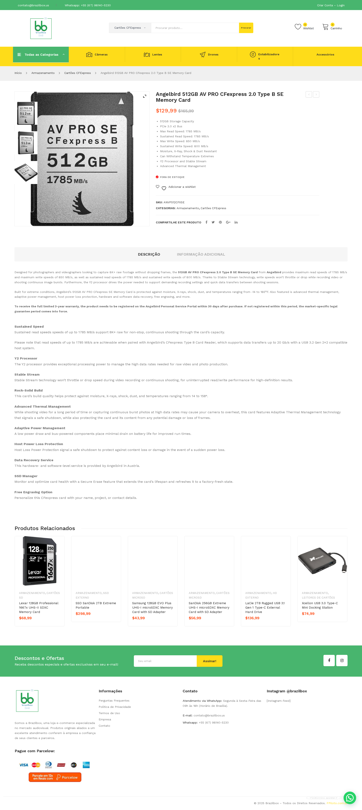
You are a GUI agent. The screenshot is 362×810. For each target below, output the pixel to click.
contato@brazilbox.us (33, 5)
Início (18, 73)
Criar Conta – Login (331, 5)
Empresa (105, 719)
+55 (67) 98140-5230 (213, 722)
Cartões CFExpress (77, 73)
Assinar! (209, 661)
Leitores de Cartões (318, 597)
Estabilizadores (268, 56)
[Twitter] (213, 222)
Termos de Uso (109, 713)
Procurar (246, 28)
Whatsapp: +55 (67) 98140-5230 (88, 5)
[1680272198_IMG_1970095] (25, 142)
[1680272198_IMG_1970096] (25, 172)
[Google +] (228, 222)
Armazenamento (43, 73)
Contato (104, 725)
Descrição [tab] (149, 254)
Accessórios (325, 54)
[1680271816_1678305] (25, 113)
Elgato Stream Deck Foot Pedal (309, 95)
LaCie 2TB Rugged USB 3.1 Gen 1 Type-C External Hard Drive (265, 607)
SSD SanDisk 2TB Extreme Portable (96, 605)
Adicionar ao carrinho (94, 620)
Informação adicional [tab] (201, 254)
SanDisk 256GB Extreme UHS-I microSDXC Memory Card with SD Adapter (209, 607)
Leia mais (33, 625)
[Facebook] (206, 222)
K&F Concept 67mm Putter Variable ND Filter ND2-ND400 (316, 95)
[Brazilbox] (41, 28)
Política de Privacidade (115, 706)
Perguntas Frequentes (114, 700)
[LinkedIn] (236, 222)
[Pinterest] (220, 222)
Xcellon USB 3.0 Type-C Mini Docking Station (320, 605)
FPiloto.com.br (337, 803)
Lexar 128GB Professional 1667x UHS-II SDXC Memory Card (38, 607)
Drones (213, 54)
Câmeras (101, 54)
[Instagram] (342, 660)
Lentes (157, 54)
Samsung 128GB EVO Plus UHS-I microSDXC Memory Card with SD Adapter (152, 607)
